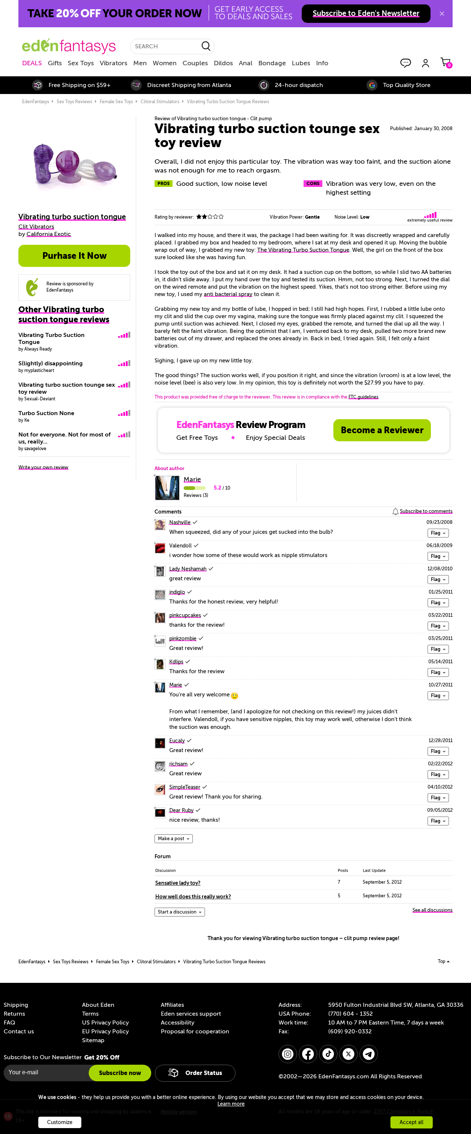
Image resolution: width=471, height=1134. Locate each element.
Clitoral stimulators (160, 101)
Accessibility (177, 1022)
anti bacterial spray (228, 294)
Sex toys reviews (74, 101)
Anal (245, 63)
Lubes (301, 63)
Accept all (412, 1122)
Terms (90, 1013)
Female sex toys (116, 101)
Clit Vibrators (36, 226)
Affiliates (172, 1005)
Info (322, 63)
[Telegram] (369, 1054)
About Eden (98, 1005)
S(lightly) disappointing (50, 363)
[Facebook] (308, 1054)
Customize (59, 1122)
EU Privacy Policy (105, 1031)
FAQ (9, 1022)
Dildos (223, 63)
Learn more (231, 1104)
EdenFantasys (35, 101)
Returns (14, 1013)
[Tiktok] (328, 1054)
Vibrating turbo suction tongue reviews (228, 101)
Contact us (19, 1031)
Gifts (55, 63)
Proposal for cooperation (195, 1031)
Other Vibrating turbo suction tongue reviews (63, 314)
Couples (195, 63)
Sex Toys (81, 63)
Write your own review (43, 467)
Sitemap (93, 1040)
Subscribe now (120, 1072)
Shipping (16, 1005)
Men (140, 63)
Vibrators (113, 63)
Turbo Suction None (46, 413)
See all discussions (432, 910)
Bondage (272, 63)
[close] (442, 13)
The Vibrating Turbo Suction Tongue (303, 250)
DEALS (32, 63)
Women (165, 63)
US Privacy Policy (105, 1022)
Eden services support (191, 1013)
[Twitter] (348, 1054)
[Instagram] (288, 1054)
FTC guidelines (363, 397)
